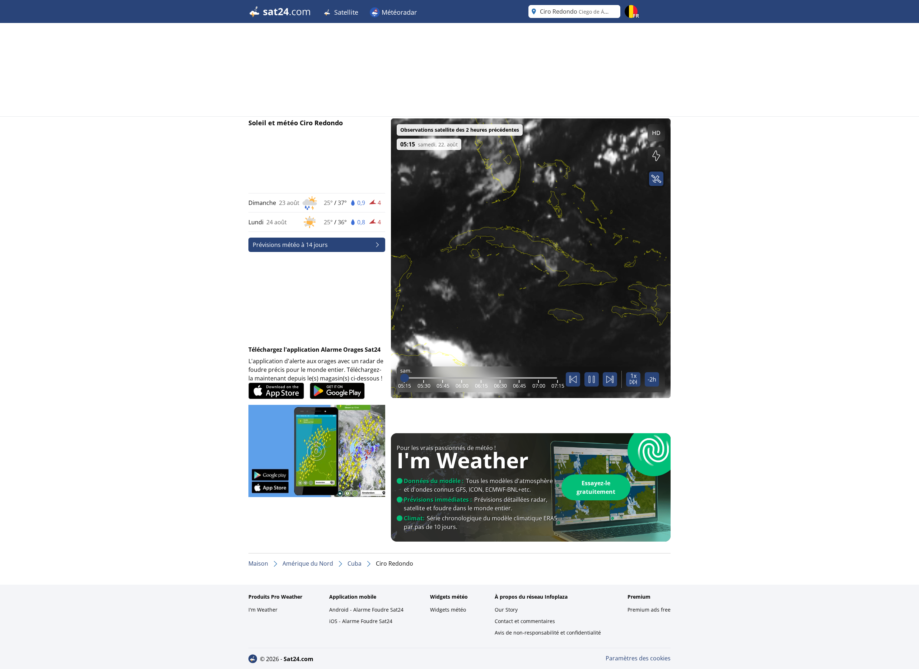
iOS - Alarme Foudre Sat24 (360, 621)
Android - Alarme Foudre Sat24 (366, 609)
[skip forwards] (610, 379)
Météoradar (398, 12)
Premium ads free (649, 609)
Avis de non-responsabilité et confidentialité (548, 632)
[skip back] (573, 379)
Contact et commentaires (525, 621)
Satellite (345, 12)
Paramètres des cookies (638, 658)
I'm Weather (262, 609)
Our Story (506, 609)
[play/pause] (591, 379)
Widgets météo (448, 609)
